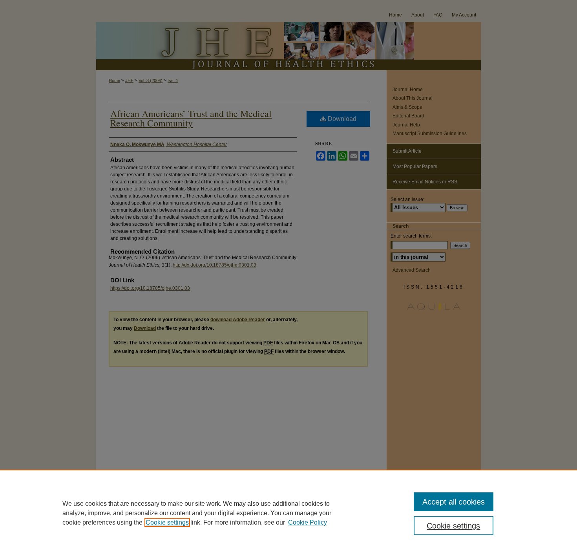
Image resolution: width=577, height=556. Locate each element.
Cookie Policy (307, 522)
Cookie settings (167, 522)
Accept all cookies (453, 501)
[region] (288, 513)
